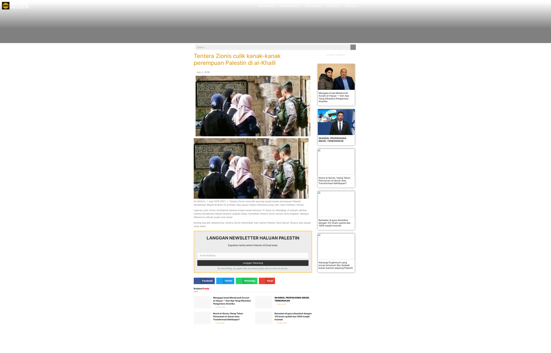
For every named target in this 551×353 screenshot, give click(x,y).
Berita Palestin (266, 6)
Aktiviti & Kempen (289, 6)
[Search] (353, 47)
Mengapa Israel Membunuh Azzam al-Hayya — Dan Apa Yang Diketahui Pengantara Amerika (232, 300)
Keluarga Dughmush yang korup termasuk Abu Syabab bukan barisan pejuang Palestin (336, 265)
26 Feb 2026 (282, 323)
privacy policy (257, 268)
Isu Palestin (333, 6)
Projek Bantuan (313, 6)
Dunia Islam (351, 6)
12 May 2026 (220, 307)
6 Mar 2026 (281, 304)
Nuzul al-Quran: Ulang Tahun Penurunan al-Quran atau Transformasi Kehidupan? (228, 316)
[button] (204, 281)
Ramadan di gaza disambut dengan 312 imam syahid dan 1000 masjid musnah (293, 316)
